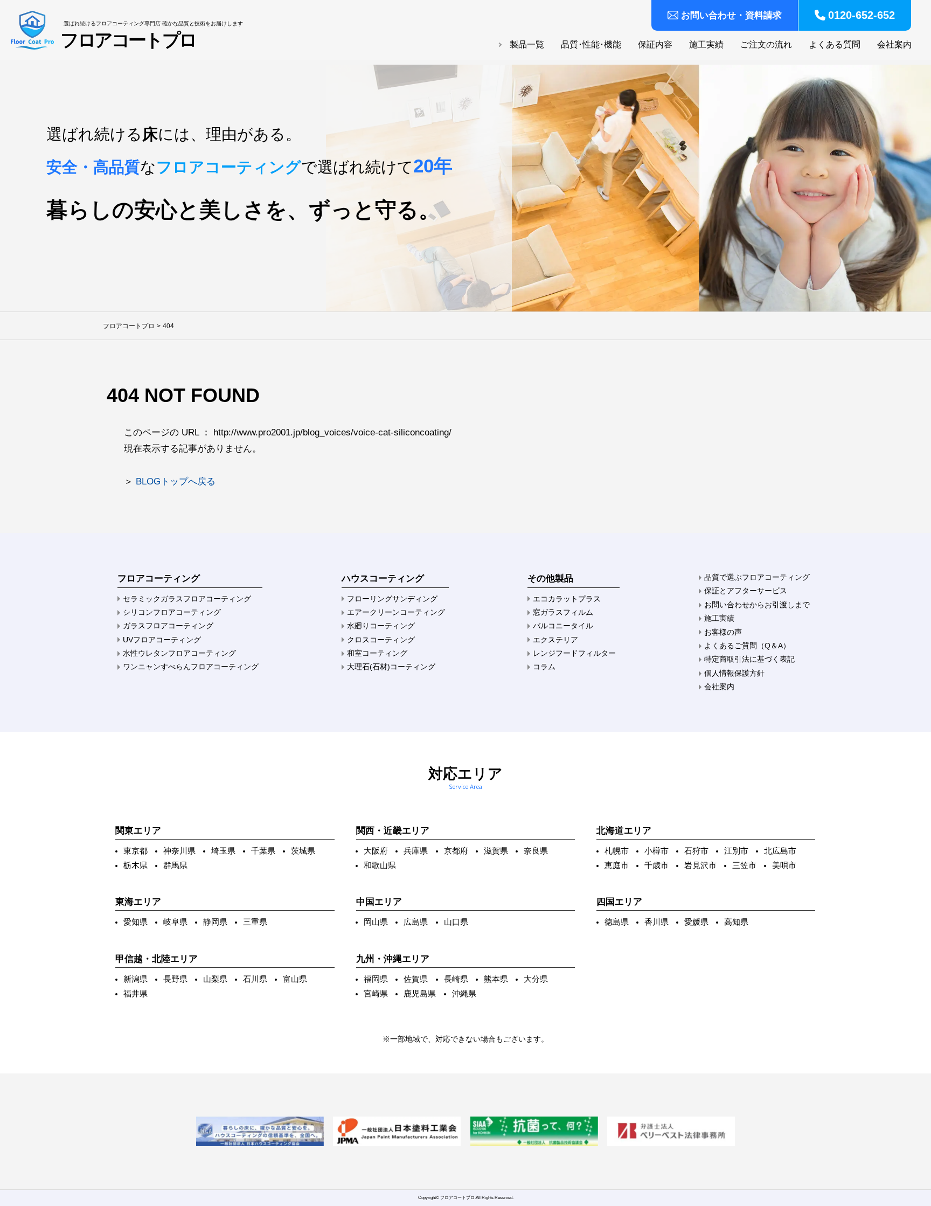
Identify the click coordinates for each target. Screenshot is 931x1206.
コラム (544, 666)
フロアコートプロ (128, 40)
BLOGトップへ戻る (176, 481)
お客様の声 (723, 632)
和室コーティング (377, 653)
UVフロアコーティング (162, 639)
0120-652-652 (861, 15)
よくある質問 (834, 44)
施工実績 (706, 44)
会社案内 (894, 44)
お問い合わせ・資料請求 (731, 15)
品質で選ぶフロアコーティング (757, 577)
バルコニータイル (563, 625)
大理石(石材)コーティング (391, 666)
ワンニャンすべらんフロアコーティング (191, 666)
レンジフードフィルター (574, 653)
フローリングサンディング (392, 598)
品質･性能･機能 (591, 44)
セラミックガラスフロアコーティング (187, 598)
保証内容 (655, 44)
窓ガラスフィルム (563, 612)
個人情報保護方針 (734, 673)
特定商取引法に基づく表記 (749, 659)
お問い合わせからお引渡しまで (757, 604)
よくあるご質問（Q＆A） (747, 645)
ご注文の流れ (766, 44)
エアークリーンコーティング (396, 612)
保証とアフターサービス (745, 590)
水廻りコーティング (381, 625)
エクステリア (555, 639)
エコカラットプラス (567, 598)
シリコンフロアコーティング (172, 612)
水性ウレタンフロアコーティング (179, 653)
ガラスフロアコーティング (168, 625)
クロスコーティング (381, 639)
